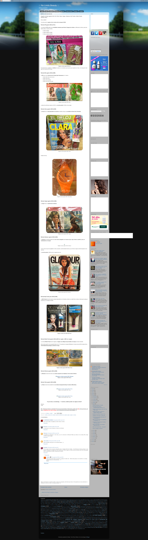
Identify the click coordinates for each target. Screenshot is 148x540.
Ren (68, 522)
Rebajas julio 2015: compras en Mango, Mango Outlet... (98, 412)
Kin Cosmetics (79, 511)
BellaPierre (54, 502)
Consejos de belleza (96, 377)
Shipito (86, 523)
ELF (87, 507)
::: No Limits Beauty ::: (49, 5)
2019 (93, 388)
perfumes (68, 518)
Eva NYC (45, 508)
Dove (46, 507)
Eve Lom (49, 508)
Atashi (103, 499)
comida (97, 504)
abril (94, 433)
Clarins (70, 504)
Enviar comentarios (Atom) (51, 489)
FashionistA (66, 508)
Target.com (47, 526)
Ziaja (71, 528)
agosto (94, 402)
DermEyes (68, 506)
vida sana (98, 527)
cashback (52, 504)
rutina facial (49, 523)
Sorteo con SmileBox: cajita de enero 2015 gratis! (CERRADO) (101, 259)
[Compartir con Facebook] (60, 413)
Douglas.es (42, 507)
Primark (59, 519)
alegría (55, 499)
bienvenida (91, 502)
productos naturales (56, 521)
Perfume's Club (56, 518)
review (72, 522)
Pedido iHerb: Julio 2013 (100, 298)
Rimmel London (95, 522)
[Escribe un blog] (58, 413)
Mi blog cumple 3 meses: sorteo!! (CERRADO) (100, 251)
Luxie (87, 512)
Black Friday (42, 503)
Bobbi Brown (61, 503)
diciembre (95, 396)
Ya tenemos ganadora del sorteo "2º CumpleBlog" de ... (99, 417)
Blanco (47, 503)
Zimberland (75, 528)
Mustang (58, 515)
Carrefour (47, 504)
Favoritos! (51, 11)
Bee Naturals (42, 502)
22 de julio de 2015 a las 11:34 (53, 433)
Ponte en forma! (69, 11)
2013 (93, 441)
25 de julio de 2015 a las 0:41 (53, 447)
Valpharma (79, 527)
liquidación (61, 512)
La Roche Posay (97, 511)
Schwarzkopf (70, 523)
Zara (68, 528)
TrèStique (42, 527)
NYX (71, 516)
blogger (53, 503)
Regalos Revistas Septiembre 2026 (98, 372)
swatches (105, 524)
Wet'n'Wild (46, 528)
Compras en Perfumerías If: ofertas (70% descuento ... (99, 422)
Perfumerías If (63, 518)
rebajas (48, 522)
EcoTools (68, 507)
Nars (66, 515)
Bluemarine (56, 503)
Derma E (64, 506)
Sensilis (75, 523)
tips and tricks (83, 526)
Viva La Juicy (104, 527)
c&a (96, 503)
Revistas (62, 11)
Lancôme (102, 511)
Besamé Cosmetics (85, 502)
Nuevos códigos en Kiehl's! (98, 428)
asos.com (95, 499)
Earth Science (64, 507)
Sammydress (62, 523)
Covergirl (54, 506)
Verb (82, 527)
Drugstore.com (50, 507)
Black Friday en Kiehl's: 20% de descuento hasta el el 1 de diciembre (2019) (101, 267)
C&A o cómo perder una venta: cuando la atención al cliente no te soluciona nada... (101, 290)
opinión (80, 516)
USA (66, 527)
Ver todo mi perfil (99, 243)
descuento (74, 506)
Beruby (80, 502)
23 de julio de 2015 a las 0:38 (54, 440)
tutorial (52, 527)
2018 (93, 390)
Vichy (85, 527)
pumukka (45, 447)
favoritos (71, 508)
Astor (100, 499)
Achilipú (48, 457)
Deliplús (59, 506)
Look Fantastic (72, 512)
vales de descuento (71, 527)
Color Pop (92, 504)
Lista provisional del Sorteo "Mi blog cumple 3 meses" (101, 306)
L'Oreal (92, 511)
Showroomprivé (96, 523)
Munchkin (54, 515)
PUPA (96, 521)
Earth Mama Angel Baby (57, 507)
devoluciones (89, 506)
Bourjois (79, 503)
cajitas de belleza (101, 503)
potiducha (51, 519)
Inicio (66, 487)
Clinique (74, 504)
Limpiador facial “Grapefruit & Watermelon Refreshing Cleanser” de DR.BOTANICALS (99, 368)
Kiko (74, 511)
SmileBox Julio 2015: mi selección (99, 415)
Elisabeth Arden (92, 507)
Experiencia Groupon (56, 508)
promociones (77, 521)
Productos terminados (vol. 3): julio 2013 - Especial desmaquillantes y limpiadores (101, 313)
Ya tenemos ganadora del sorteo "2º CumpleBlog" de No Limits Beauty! (101, 321)
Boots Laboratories (68, 503)
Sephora (78, 523)
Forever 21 (89, 508)
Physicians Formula (75, 518)
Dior (97, 506)
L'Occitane (87, 511)
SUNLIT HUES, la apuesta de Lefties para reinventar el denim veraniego (98, 383)
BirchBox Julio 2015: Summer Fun (99, 414)
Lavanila (45, 512)
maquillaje (52, 513)
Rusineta (45, 426)
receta (53, 522)
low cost (78, 512)
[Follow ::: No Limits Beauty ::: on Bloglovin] (96, 51)
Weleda (42, 528)
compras (43, 506)
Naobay (62, 515)
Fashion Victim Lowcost (97, 381)
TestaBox (58, 526)
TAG (43, 526)
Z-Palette (65, 528)
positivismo (46, 519)
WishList (75, 11)
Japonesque (47, 511)
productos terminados (66, 521)
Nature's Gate (76, 515)
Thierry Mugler (77, 526)
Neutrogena (82, 515)
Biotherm (95, 502)
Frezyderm (98, 508)
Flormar (82, 508)
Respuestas (47, 455)
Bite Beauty (104, 502)
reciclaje (57, 522)
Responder (46, 423)
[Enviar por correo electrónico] (57, 413)
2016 (93, 393)
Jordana (57, 511)
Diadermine (93, 506)
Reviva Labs (85, 522)
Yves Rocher (59, 528)
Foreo (86, 508)
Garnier (105, 508)
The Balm (63, 526)
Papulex (45, 518)
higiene (74, 509)
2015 (93, 394)
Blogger (88, 537)
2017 (93, 391)
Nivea (91, 515)
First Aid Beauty (78, 508)
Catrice (56, 504)
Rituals (101, 522)
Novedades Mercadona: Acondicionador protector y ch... (99, 407)
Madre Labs (101, 512)
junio (94, 430)
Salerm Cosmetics (56, 523)
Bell (46, 502)
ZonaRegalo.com (81, 528)
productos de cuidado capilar (92, 519)
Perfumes (57, 11)
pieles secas (98, 518)
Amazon (70, 499)
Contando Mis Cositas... (96, 371)
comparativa (103, 504)
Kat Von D (65, 511)
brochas (86, 503)
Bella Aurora (49, 502)
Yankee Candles (52, 528)
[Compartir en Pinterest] (61, 413)
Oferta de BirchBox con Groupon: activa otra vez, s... (99, 425)
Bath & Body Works (70, 500)
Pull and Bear (91, 521)
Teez (54, 526)
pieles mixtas (91, 518)
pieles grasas (84, 518)
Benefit (72, 502)
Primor (63, 519)
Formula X (94, 508)
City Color (65, 504)
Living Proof (66, 512)
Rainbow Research (101, 521)
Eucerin (42, 508)
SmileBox (77, 524)
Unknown (45, 433)
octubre (94, 399)
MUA (42, 515)
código (85, 504)
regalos (62, 522)
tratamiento (99, 526)
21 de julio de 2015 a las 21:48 (53, 426)
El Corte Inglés (82, 507)
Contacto (81, 11)
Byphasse (93, 503)
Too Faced (94, 526)
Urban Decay (61, 527)
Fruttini (102, 508)
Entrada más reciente (46, 487)
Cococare (80, 504)
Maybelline (82, 513)
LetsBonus (49, 512)
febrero (94, 436)
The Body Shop (70, 526)
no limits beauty (97, 515)
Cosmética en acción (96, 366)
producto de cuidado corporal (73, 519)
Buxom (89, 503)
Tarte (51, 526)
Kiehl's (70, 511)
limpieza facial (55, 512)
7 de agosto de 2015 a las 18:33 (57, 457)
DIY (99, 506)
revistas (79, 522)
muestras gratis (48, 515)
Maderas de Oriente (95, 512)
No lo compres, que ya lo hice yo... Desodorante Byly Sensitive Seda (101, 283)
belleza (58, 502)
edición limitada (75, 507)
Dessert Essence (83, 506)
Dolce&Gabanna (104, 506)
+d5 (41, 499)
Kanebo (61, 511)
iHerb (46, 11)
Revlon (90, 522)
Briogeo (83, 503)
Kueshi (84, 511)
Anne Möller (83, 499)
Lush (83, 512)
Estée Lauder (104, 507)
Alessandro (60, 499)
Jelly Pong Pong (52, 511)
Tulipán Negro (47, 527)
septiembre (95, 400)
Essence (98, 507)
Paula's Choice (50, 518)
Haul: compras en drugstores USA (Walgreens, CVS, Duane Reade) (101, 275)
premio (55, 519)
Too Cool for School (89, 526)
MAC (90, 512)
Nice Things (86, 515)
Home (42, 11)
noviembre (95, 397)
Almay (64, 499)
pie (80, 518)
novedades (53, 516)
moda (101, 513)
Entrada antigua (84, 487)
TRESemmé (104, 526)
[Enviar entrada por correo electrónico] (55, 413)
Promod (86, 521)
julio (94, 403)
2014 (93, 439)
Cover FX (50, 506)
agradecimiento (49, 499)
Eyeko (63, 508)
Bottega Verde (74, 503)
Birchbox (99, 502)
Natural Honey (70, 515)
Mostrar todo (105, 384)
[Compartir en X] (59, 413)
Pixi (102, 518)
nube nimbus (46, 440)
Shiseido (91, 523)
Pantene (42, 518)
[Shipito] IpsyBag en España (98, 405)
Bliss (49, 503)
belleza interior (66, 502)
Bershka (76, 502)
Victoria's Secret (91, 527)
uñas (56, 527)
